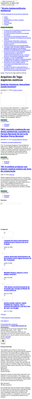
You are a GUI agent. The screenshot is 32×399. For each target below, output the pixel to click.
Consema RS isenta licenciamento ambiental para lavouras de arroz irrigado (16, 242)
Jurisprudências (17, 139)
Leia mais (8, 336)
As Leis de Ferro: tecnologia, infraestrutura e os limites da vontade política (17, 31)
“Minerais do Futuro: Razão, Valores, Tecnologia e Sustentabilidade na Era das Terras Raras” (16, 64)
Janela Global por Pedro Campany (14, 20)
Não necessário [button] (5, 383)
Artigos (6, 18)
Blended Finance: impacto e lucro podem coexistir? (16, 273)
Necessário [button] (4, 368)
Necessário (6, 370)
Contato (6, 24)
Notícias (24, 139)
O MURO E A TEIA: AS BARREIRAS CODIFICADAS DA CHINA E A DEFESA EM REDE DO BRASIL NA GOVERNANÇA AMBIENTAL (17, 59)
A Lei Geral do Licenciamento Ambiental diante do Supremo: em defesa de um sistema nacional (17, 38)
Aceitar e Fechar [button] (5, 338)
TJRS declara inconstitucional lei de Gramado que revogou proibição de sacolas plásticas (17, 288)
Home (5, 17)
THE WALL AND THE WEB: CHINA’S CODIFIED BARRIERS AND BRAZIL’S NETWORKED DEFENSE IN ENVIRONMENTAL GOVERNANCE (17, 48)
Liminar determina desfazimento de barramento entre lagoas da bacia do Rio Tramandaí (17, 258)
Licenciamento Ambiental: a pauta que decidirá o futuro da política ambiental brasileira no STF (15, 42)
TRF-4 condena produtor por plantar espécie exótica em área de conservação (16, 169)
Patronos (6, 21)
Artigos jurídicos (17, 90)
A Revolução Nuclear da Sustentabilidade (16, 45)
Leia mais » (4, 120)
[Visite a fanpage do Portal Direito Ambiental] (14, 14)
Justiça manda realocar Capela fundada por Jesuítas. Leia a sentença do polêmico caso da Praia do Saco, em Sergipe (17, 305)
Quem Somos (8, 23)
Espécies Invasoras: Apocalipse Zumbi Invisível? (15, 85)
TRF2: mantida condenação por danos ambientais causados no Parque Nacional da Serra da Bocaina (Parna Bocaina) (15, 132)
